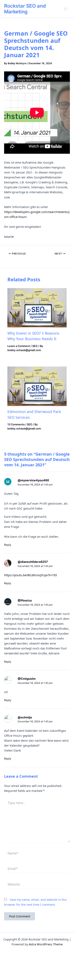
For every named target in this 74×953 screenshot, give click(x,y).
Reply (7, 544)
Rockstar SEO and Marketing (25, 9)
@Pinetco (25, 600)
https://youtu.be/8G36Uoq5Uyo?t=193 (30, 575)
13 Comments (16, 424)
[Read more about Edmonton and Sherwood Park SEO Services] (36, 386)
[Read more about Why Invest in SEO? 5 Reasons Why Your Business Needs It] (36, 308)
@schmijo (25, 717)
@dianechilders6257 (33, 561)
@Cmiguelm (27, 678)
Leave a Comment (18, 346)
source (9, 236)
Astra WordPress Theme (46, 944)
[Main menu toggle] (65, 9)
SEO (35, 346)
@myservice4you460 (33, 480)
